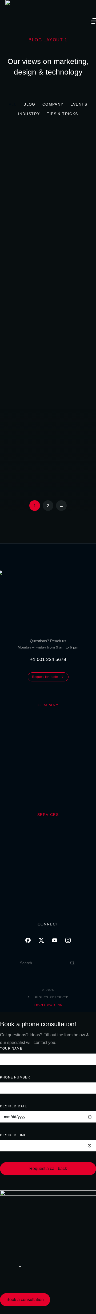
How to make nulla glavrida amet (49, 465)
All (13, 104)
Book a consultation (25, 1299)
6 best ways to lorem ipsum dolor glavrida (50, 369)
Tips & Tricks (62, 114)
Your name (11, 1048)
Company (52, 104)
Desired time (13, 1135)
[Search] (72, 963)
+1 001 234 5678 (48, 659)
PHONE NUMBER (15, 1077)
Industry (29, 114)
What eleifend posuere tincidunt (49, 329)
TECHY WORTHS (48, 1004)
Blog (29, 104)
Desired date (13, 1106)
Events (78, 104)
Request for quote (45, 677)
